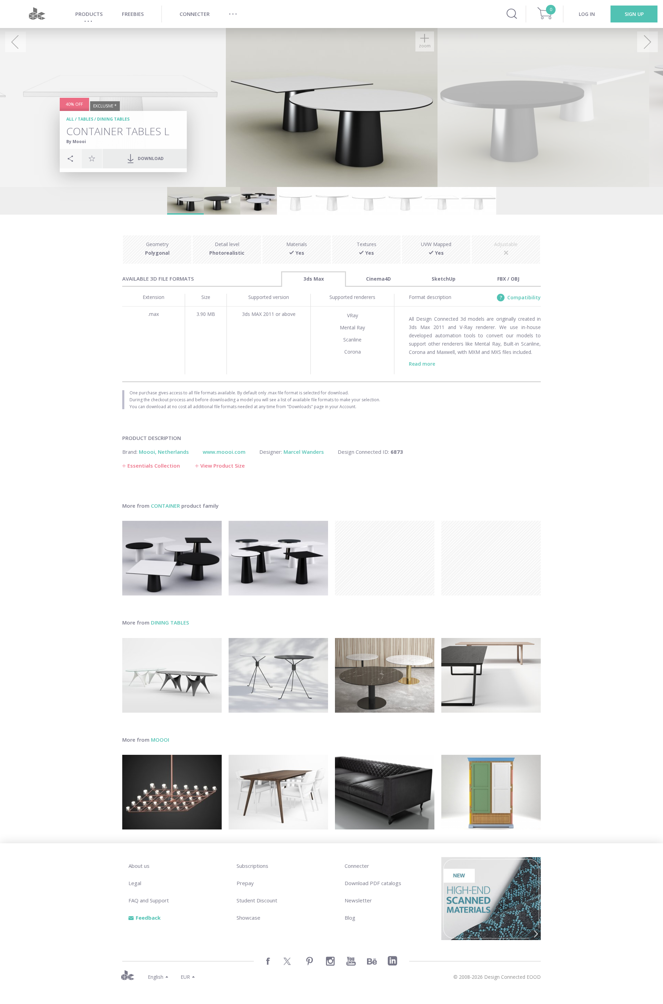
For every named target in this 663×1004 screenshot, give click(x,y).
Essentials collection (153, 465)
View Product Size (222, 465)
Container (165, 505)
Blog (350, 917)
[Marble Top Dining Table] (384, 675)
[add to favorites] (92, 158)
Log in (587, 14)
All (70, 119)
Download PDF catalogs (373, 883)
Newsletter (358, 900)
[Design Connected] (37, 14)
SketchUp (443, 278)
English (155, 977)
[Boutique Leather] (384, 792)
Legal (134, 883)
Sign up (634, 14)
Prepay (245, 883)
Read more (422, 363)
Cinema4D (378, 278)
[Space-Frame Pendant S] (172, 792)
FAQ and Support (148, 900)
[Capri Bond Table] (278, 675)
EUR (185, 977)
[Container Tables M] (172, 558)
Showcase (248, 917)
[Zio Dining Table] (278, 792)
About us (139, 865)
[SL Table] (491, 675)
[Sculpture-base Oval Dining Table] (172, 675)
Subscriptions (252, 865)
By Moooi (76, 141)
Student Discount (257, 900)
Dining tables (113, 119)
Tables (85, 119)
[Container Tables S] (278, 558)
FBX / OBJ (508, 278)
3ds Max (314, 278)
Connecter (357, 865)
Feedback (148, 917)
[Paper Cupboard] (491, 792)
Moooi (160, 739)
